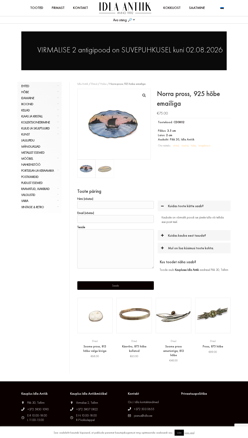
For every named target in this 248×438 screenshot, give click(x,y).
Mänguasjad (30, 147)
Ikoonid (27, 104)
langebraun (204, 145)
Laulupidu (27, 140)
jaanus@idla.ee (143, 416)
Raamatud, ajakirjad (35, 189)
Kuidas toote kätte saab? (186, 206)
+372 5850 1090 (38, 409)
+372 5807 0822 (87, 409)
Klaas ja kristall (32, 116)
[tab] (194, 206)
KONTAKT (80, 7)
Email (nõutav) (85, 213)
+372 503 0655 (144, 409)
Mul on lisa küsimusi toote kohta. (191, 248)
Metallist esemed (33, 153)
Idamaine (27, 98)
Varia (24, 201)
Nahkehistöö (30, 165)
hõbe (193, 145)
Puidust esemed (32, 183)
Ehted (25, 86)
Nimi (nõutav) (85, 199)
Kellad (25, 110)
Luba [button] (179, 432)
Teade (81, 227)
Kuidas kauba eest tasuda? (187, 235)
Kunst (25, 134)
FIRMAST (58, 7)
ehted (176, 145)
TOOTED (36, 7)
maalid (184, 145)
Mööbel (27, 159)
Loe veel (190, 433)
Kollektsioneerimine (35, 122)
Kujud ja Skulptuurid (35, 128)
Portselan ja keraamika (37, 171)
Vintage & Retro (32, 207)
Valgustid (28, 195)
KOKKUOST (172, 7)
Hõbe (25, 92)
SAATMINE (197, 7)
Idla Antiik (82, 84)
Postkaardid (30, 177)
